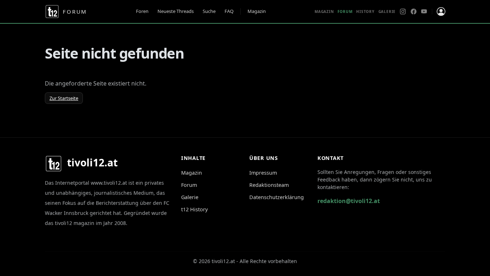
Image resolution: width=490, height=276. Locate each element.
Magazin (257, 11)
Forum (189, 184)
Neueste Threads (175, 11)
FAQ (229, 11)
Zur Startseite (64, 98)
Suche (209, 11)
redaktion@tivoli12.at (348, 201)
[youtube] (424, 11)
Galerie (387, 11)
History (365, 11)
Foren (142, 11)
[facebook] (413, 11)
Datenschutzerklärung (276, 197)
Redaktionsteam (269, 184)
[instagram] (403, 11)
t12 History (194, 209)
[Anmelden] (441, 11)
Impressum (263, 172)
